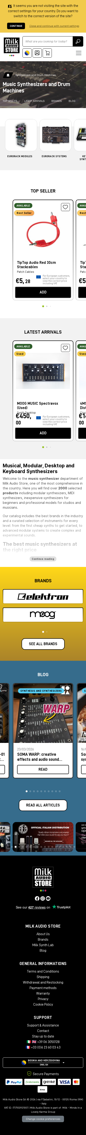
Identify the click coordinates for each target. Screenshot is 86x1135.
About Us (43, 934)
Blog (72, 101)
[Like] (65, 207)
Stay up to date (43, 1036)
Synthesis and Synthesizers (41, 690)
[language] (27, 53)
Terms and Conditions (43, 971)
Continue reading (43, 559)
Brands (56, 101)
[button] (27, 791)
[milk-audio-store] (12, 46)
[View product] (43, 229)
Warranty (43, 993)
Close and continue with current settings (54, 26)
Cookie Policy (43, 1004)
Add (43, 292)
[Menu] (78, 53)
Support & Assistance (43, 1025)
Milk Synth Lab (43, 945)
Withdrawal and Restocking (43, 982)
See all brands (43, 644)
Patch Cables (25, 271)
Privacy (43, 999)
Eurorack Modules (19, 156)
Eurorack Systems (54, 156)
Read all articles (43, 805)
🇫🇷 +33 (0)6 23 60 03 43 (43, 1047)
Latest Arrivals (34, 101)
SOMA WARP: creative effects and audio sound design (38, 756)
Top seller (10, 101)
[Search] (78, 41)
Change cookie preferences (43, 1119)
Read (43, 769)
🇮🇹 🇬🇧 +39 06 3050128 (43, 1042)
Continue (16, 26)
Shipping (43, 977)
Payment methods (43, 988)
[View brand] (43, 596)
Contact (43, 1031)
